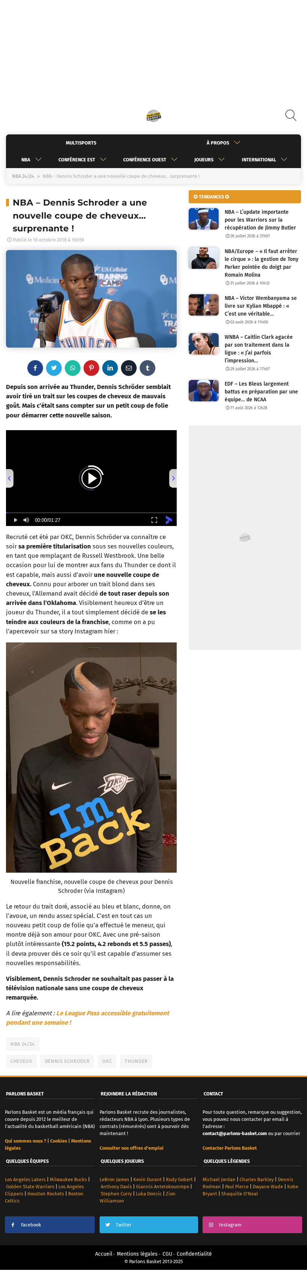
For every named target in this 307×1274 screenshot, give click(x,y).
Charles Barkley (257, 1179)
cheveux (21, 1061)
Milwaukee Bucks (68, 1179)
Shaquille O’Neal (239, 1194)
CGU (167, 1254)
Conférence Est (76, 159)
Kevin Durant (147, 1179)
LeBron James (114, 1179)
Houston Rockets (45, 1194)
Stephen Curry (116, 1194)
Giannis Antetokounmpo (162, 1186)
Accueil (103, 1254)
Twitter (123, 1225)
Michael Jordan (219, 1179)
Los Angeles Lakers (25, 1179)
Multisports (81, 143)
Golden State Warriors (30, 1186)
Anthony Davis (116, 1186)
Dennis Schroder (67, 1061)
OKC (107, 1061)
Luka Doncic (149, 1194)
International (259, 159)
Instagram (230, 1225)
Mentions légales (137, 1254)
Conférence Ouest (144, 159)
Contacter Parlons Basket (230, 1148)
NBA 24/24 (23, 176)
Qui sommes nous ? (25, 1141)
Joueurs (203, 159)
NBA (25, 159)
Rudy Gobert (179, 1179)
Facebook (31, 1225)
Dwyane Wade (268, 1186)
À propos (218, 143)
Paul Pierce (237, 1186)
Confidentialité (194, 1254)
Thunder (136, 1061)
